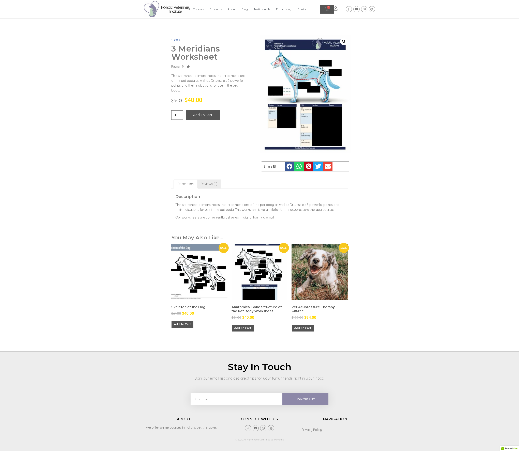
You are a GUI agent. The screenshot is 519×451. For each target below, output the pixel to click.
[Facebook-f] (349, 9)
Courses (198, 9)
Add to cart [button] (182, 324)
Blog (245, 9)
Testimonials (262, 9)
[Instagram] (364, 9)
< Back (175, 39)
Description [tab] (186, 184)
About (232, 9)
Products (216, 9)
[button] (180, 67)
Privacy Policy (311, 430)
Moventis (279, 439)
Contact (302, 9)
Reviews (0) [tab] (209, 184)
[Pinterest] (372, 9)
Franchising (284, 9)
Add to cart (202, 115)
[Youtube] (356, 9)
